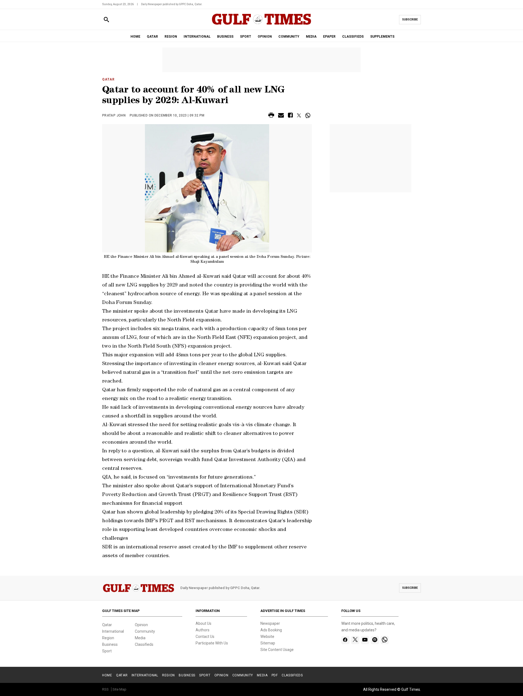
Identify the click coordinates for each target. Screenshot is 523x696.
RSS (105, 689)
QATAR (152, 36)
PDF (275, 675)
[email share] (281, 116)
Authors (202, 630)
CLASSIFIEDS (353, 36)
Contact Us (205, 636)
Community (145, 631)
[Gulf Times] (261, 24)
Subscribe (410, 19)
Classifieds (144, 644)
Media (140, 638)
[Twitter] (355, 640)
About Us (203, 623)
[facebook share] (290, 116)
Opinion (141, 625)
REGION (171, 36)
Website (267, 636)
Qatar (108, 79)
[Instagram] (374, 640)
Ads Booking (271, 630)
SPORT (245, 36)
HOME (135, 36)
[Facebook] (345, 640)
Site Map (119, 689)
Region (108, 638)
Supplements (382, 36)
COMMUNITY (288, 36)
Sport (107, 651)
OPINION (265, 36)
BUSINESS (225, 36)
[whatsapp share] (308, 115)
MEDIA (311, 36)
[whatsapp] (385, 640)
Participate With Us (212, 643)
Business (110, 644)
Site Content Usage (277, 649)
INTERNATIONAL (197, 36)
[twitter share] (299, 115)
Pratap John (114, 115)
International (113, 631)
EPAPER (329, 36)
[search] (106, 20)
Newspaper (270, 623)
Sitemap (267, 643)
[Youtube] (364, 640)
